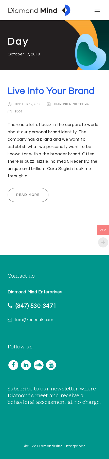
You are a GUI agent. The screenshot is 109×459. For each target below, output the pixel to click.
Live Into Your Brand (51, 91)
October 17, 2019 (28, 105)
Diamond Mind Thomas (72, 105)
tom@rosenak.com (33, 320)
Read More (28, 195)
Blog (19, 112)
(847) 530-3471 (36, 306)
